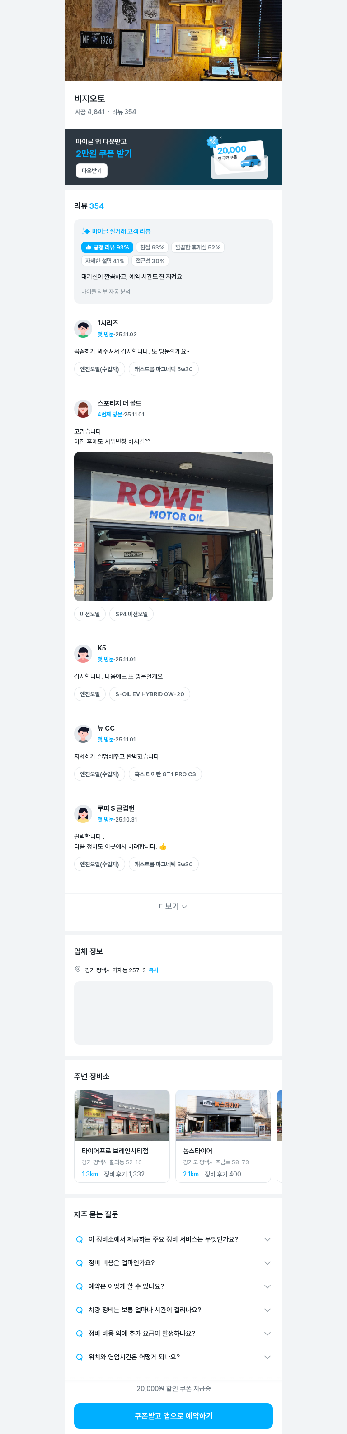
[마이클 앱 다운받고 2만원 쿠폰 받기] (173, 157)
